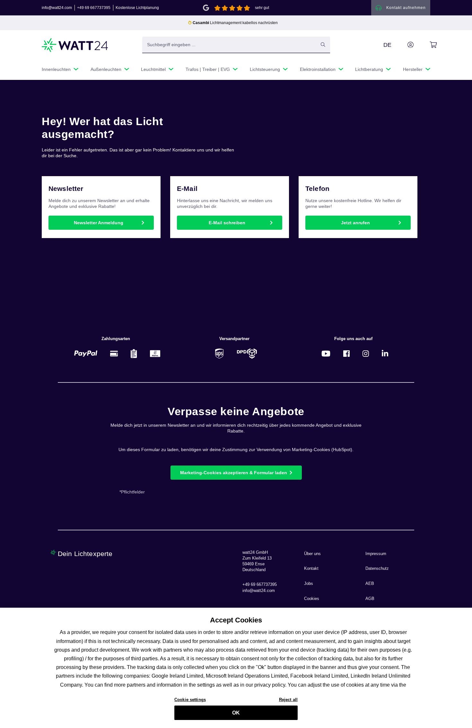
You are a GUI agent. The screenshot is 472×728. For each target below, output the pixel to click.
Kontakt (311, 568)
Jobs (308, 583)
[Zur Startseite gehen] (75, 45)
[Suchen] (323, 45)
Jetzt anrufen (355, 222)
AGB (369, 598)
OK (236, 712)
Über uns (312, 554)
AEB (369, 583)
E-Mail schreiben (227, 222)
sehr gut (262, 7)
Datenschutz (377, 568)
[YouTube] (326, 353)
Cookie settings (190, 699)
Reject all (288, 699)
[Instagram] (365, 353)
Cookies (311, 598)
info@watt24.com (57, 7)
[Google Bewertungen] (206, 7)
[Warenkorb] (426, 45)
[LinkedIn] (385, 353)
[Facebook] (346, 353)
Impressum (375, 554)
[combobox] (229, 45)
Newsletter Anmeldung (98, 222)
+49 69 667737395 (93, 7)
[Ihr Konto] (403, 45)
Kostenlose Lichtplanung (137, 7)
